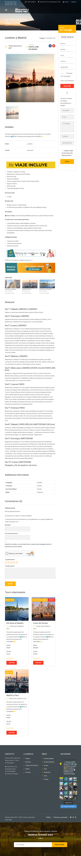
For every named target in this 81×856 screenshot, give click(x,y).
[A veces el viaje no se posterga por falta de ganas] (75, 797)
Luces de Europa (40, 623)
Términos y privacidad (60, 817)
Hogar (7, 19)
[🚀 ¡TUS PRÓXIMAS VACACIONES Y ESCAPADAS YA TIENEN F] (70, 783)
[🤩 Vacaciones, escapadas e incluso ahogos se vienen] (66, 783)
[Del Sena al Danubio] (47, 284)
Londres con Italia (10, 289)
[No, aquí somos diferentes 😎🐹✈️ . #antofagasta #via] (75, 783)
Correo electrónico (11, 533)
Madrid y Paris (26, 289)
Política (27, 769)
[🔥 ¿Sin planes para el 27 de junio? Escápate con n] (66, 797)
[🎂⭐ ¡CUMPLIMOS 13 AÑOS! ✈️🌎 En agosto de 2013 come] (75, 779)
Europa (31, 47)
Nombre (8, 525)
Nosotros (28, 762)
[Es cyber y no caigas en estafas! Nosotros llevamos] (70, 797)
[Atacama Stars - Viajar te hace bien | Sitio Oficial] (22, 9)
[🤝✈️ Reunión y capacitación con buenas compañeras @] (61, 793)
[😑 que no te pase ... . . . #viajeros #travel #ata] (75, 793)
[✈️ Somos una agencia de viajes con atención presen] (70, 793)
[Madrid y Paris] (30, 284)
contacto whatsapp (12, 773)
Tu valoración (10, 566)
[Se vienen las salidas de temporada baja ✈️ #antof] (61, 797)
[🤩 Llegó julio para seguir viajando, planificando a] (70, 788)
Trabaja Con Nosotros (31, 765)
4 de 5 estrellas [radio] (14, 562)
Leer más (12, 662)
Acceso (46, 779)
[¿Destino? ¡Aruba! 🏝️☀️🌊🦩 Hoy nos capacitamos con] (70, 779)
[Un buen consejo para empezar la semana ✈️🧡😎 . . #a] (61, 788)
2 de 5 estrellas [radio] (9, 562)
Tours (12, 19)
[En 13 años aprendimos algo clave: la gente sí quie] (66, 779)
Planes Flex (47, 772)
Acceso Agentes (49, 758)
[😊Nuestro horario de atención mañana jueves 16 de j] (66, 788)
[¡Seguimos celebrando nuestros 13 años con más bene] (61, 779)
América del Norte (49, 762)
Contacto (28, 772)
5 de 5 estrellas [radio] (17, 562)
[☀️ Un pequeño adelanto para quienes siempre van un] (61, 783)
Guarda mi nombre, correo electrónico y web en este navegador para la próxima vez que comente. (28, 545)
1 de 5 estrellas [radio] (6, 562)
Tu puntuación (10, 559)
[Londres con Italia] (12, 284)
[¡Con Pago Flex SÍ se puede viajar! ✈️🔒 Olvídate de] (66, 793)
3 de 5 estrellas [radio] (11, 562)
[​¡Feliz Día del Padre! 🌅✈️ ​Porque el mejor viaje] (75, 788)
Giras (45, 769)
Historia (27, 758)
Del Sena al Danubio (46, 289)
